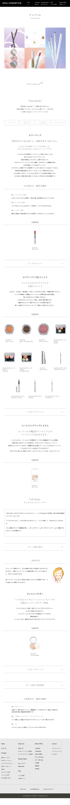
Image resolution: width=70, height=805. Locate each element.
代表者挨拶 (37, 748)
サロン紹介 (54, 754)
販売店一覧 (20, 748)
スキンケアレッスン (56, 748)
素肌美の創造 (21, 766)
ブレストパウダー (58, 122)
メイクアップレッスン (57, 751)
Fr (52, 789)
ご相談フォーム (21, 778)
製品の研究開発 (38, 754)
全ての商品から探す (5, 778)
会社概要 (37, 763)
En (50, 789)
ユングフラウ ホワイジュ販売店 (25, 754)
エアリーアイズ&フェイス (27, 122)
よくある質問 (21, 775)
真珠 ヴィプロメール (6, 766)
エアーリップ (11, 122)
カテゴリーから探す (5, 772)
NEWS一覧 (3, 748)
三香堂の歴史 (38, 751)
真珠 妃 (3, 769)
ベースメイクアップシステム (43, 122)
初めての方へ (23, 789)
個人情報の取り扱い (35, 789)
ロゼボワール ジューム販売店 (25, 751)
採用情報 (37, 768)
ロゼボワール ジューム (6, 760)
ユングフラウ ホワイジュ (7, 763)
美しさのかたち (21, 763)
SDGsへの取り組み (39, 757)
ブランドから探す (5, 775)
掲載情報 (37, 766)
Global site (45, 789)
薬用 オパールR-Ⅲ (5, 757)
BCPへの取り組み (39, 760)
